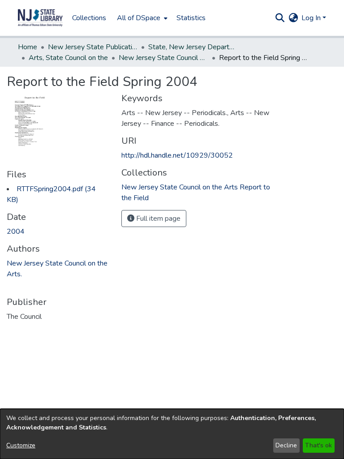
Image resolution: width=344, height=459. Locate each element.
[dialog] (172, 434)
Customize (20, 445)
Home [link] (27, 47)
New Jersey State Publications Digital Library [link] (93, 47)
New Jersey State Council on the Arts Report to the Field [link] (163, 58)
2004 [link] (16, 231)
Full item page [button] (157, 218)
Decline (286, 445)
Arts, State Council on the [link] (68, 58)
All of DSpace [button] (138, 18)
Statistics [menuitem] (191, 18)
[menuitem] (141, 18)
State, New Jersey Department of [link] (193, 47)
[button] (40, 18)
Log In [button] (311, 18)
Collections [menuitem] (89, 18)
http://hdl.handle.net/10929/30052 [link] (177, 155)
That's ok (318, 445)
